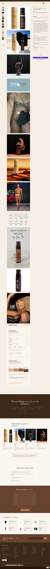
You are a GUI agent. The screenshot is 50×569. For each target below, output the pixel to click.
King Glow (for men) (16, 552)
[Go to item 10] (3, 32)
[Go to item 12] (3, 38)
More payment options (40, 59)
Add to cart (40, 55)
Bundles (15, 553)
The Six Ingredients (43, 548)
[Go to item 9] (3, 29)
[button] (40, 17)
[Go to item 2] (3, 10)
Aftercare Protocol (25, 552)
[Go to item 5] (3, 18)
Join (45, 538)
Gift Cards (15, 557)
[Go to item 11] (3, 36)
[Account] (46, 3)
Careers (42, 553)
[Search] (41, 3)
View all (15, 558)
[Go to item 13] (3, 42)
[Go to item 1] (3, 8)
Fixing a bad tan (25, 553)
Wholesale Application (34, 548)
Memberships (24, 548)
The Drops (15, 549)
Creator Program (34, 552)
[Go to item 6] (3, 21)
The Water (15, 548)
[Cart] (48, 3)
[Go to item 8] (3, 26)
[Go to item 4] (3, 15)
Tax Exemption (33, 549)
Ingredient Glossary (43, 549)
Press (41, 552)
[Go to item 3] (3, 13)
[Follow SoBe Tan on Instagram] (2, 552)
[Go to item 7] (3, 24)
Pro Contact (33, 553)
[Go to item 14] (3, 45)
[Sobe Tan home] (2, 3)
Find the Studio (24, 549)
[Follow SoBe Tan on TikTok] (4, 552)
